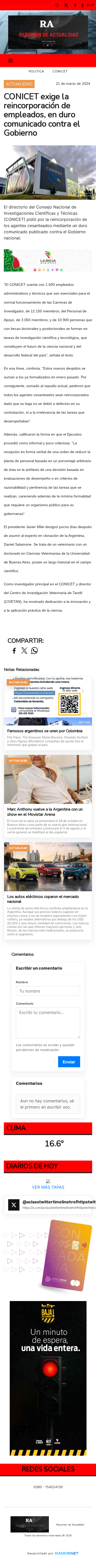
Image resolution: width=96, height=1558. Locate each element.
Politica (36, 71)
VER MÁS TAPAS (48, 1187)
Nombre (22, 982)
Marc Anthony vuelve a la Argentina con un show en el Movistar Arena (45, 812)
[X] (66, 5)
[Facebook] (75, 5)
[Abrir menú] (10, 60)
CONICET (60, 71)
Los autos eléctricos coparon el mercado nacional (43, 899)
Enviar (69, 1061)
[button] (57, 5)
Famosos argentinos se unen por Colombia (44, 731)
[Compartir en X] (24, 651)
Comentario (24, 1003)
